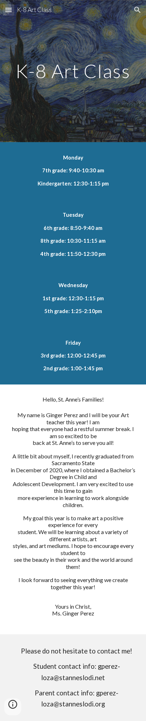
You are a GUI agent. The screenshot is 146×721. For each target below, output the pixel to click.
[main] (73, 71)
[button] (8, 10)
